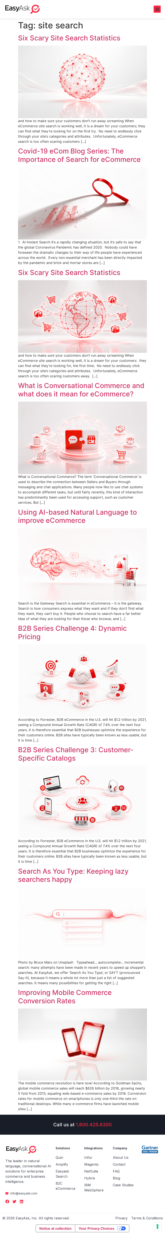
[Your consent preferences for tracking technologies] (157, 1226)
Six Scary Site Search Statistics (69, 38)
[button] (157, 9)
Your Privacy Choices (96, 1228)
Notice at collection (55, 1228)
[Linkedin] (21, 1201)
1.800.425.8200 (94, 1124)
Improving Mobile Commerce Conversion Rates (65, 996)
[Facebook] (7, 1201)
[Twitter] (14, 1201)
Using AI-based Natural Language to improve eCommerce (77, 516)
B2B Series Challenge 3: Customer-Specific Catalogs (76, 754)
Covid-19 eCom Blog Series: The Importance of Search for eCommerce (79, 155)
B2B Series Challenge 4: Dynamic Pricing (72, 632)
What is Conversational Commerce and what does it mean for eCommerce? (81, 389)
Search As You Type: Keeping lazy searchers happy (73, 875)
